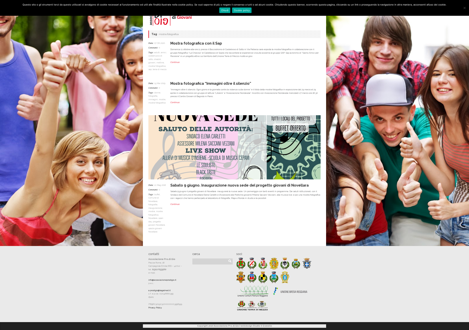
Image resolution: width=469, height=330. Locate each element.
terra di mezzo (160, 69)
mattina (160, 62)
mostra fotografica (157, 66)
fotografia (152, 96)
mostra (162, 99)
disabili (157, 59)
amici (163, 52)
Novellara (152, 218)
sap (150, 69)
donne (157, 93)
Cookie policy (242, 10)
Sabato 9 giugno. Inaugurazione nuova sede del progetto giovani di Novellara (239, 185)
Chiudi (225, 10)
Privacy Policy (155, 307)
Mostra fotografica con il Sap (196, 43)
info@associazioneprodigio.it (162, 280)
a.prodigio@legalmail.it (159, 290)
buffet (157, 194)
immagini (153, 99)
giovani (151, 62)
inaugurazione (155, 208)
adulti (157, 52)
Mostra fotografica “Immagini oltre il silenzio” (210, 83)
